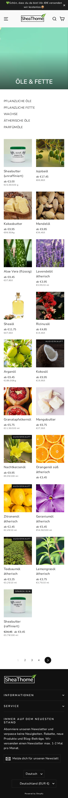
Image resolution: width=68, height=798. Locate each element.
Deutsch (31, 774)
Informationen (19, 695)
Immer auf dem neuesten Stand (29, 720)
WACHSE (11, 114)
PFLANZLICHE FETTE (19, 108)
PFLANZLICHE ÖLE (17, 101)
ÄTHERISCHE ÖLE (17, 121)
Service (11, 706)
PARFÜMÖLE (13, 127)
